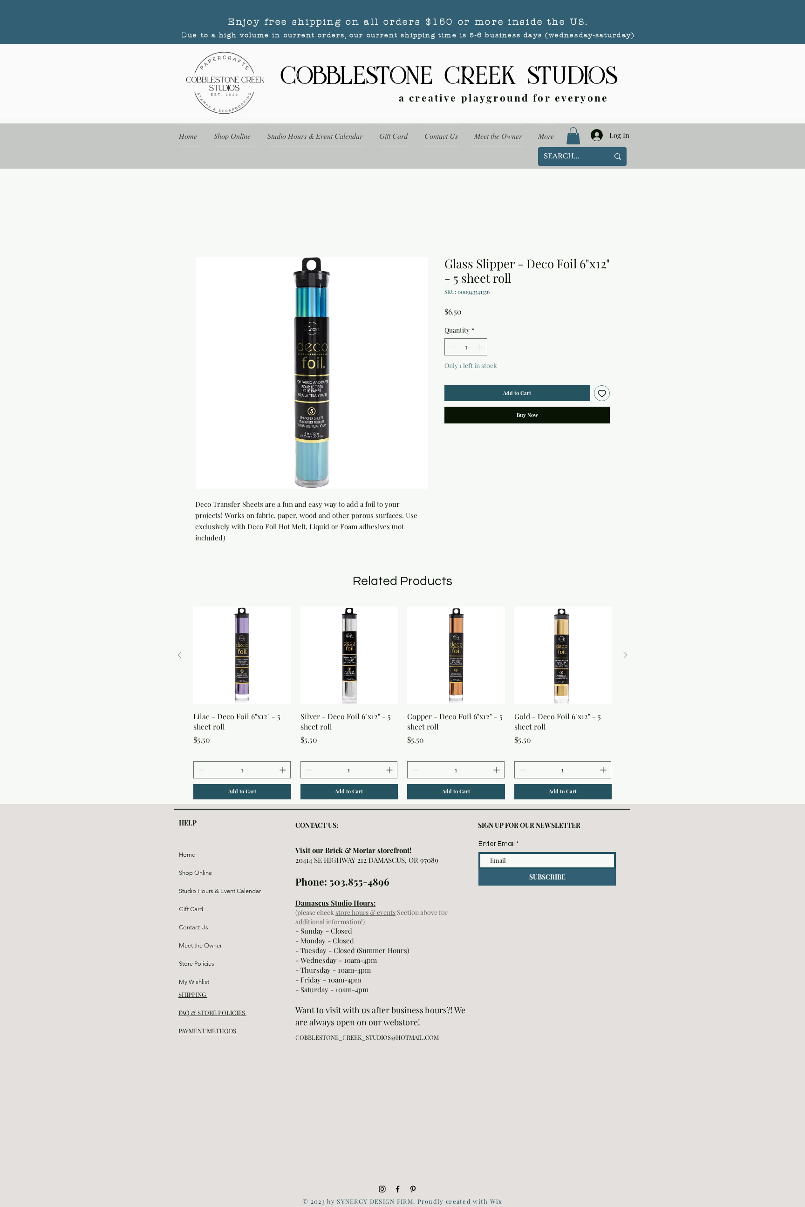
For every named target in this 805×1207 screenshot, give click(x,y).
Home (187, 854)
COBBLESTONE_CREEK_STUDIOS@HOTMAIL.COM (367, 1037)
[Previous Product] (179, 655)
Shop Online (195, 872)
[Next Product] (625, 655)
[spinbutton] (465, 347)
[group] (402, 703)
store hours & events (365, 912)
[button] (573, 135)
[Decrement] (451, 347)
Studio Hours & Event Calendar (201, 890)
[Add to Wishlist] (602, 393)
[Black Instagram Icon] (382, 1189)
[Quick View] (242, 655)
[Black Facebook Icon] (397, 1189)
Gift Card (191, 909)
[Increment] (480, 347)
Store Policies (196, 963)
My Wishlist (194, 981)
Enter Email (496, 843)
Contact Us (193, 927)
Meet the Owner (200, 945)
